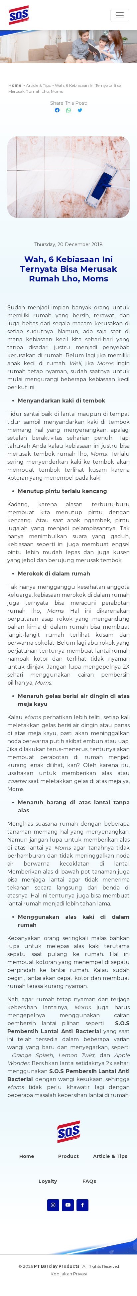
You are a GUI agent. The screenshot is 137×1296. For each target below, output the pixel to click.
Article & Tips (38, 85)
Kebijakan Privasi (69, 1273)
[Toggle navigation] (119, 15)
